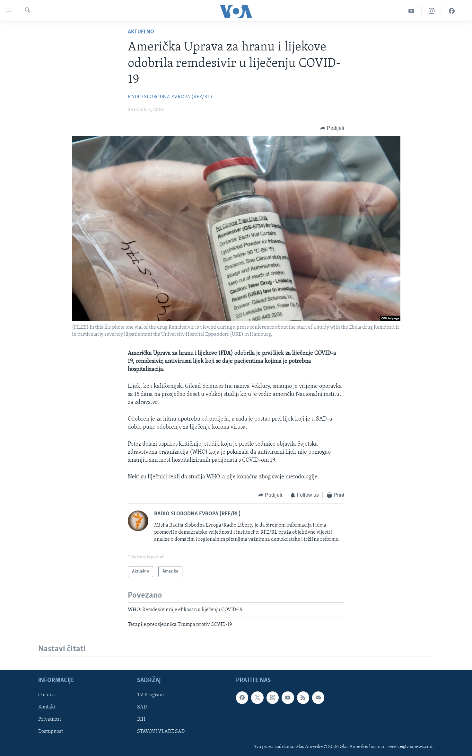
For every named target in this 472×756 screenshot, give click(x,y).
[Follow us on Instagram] (273, 697)
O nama (46, 695)
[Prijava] (318, 697)
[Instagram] (432, 11)
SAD (142, 707)
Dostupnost (50, 731)
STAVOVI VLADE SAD (161, 731)
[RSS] (303, 697)
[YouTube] (411, 11)
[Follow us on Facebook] (242, 697)
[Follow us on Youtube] (288, 697)
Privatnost (49, 719)
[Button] (332, 128)
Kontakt (47, 707)
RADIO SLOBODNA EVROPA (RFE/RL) (170, 97)
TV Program (150, 695)
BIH (141, 719)
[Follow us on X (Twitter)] (257, 697)
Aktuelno (141, 32)
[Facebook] (452, 11)
